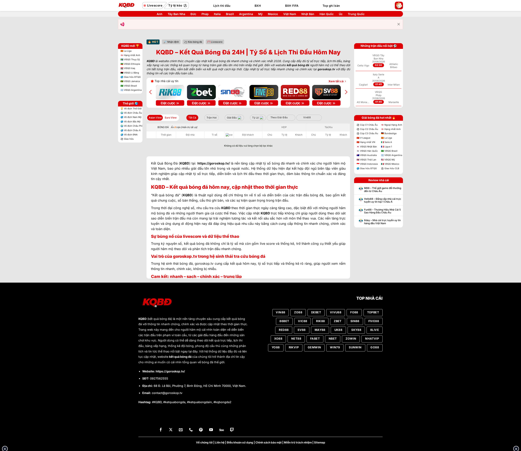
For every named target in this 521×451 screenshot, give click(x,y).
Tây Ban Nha (176, 14)
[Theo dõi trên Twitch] (232, 430)
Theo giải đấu (279, 117)
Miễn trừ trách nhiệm (298, 442)
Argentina (246, 14)
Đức (193, 14)
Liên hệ (219, 442)
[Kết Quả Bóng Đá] (128, 5)
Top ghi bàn (331, 5)
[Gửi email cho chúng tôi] (181, 430)
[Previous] (150, 92)
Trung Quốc (356, 14)
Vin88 (307, 117)
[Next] (345, 92)
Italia (217, 14)
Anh (159, 14)
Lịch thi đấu (221, 5)
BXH (258, 5)
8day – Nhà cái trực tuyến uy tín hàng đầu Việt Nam (382, 222)
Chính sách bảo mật (268, 442)
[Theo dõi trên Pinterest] (201, 430)
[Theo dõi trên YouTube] (211, 430)
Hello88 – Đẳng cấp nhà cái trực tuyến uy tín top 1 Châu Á (382, 200)
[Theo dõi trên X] (171, 430)
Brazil (230, 14)
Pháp (205, 14)
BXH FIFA (291, 5)
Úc (341, 14)
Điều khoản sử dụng (240, 442)
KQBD (142, 318)
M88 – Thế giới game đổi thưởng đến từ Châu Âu (382, 189)
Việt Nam (289, 14)
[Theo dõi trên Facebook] (161, 430)
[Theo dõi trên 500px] (221, 430)
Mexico (273, 14)
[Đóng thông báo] (399, 24)
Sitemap (319, 442)
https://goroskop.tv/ (170, 371)
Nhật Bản (307, 14)
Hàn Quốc (327, 14)
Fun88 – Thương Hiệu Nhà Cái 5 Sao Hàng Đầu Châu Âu (382, 211)
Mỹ (260, 14)
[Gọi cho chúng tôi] (191, 430)
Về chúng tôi (204, 442)
